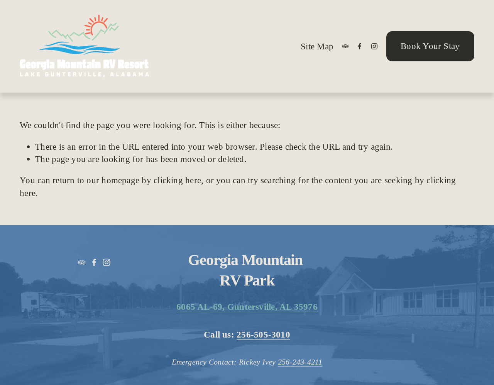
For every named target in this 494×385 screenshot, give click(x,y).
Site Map (317, 46)
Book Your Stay (430, 46)
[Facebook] (360, 46)
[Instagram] (374, 46)
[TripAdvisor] (345, 46)
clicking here (177, 180)
